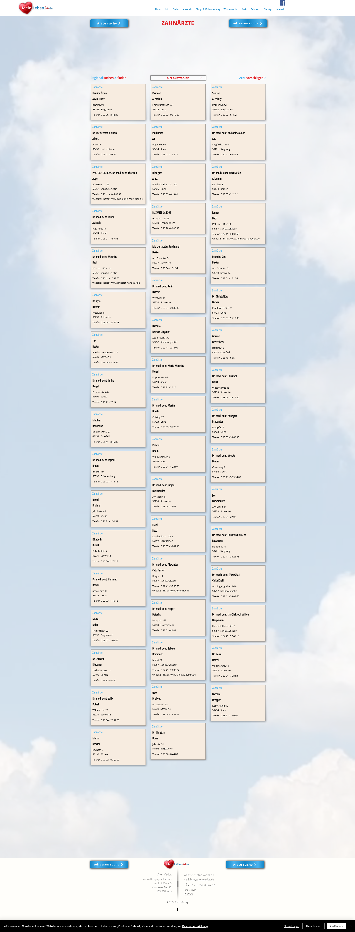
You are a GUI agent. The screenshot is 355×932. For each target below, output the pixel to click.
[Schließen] (350, 926)
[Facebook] (282, 3)
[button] (176, 9)
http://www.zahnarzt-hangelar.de (121, 282)
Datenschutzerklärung (195, 926)
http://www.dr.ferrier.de (176, 590)
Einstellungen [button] (291, 926)
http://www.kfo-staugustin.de (179, 674)
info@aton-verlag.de (202, 879)
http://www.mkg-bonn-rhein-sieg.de (123, 198)
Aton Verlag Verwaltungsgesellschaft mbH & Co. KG (157, 879)
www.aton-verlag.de (202, 875)
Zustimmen (336, 926)
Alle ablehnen (313, 926)
